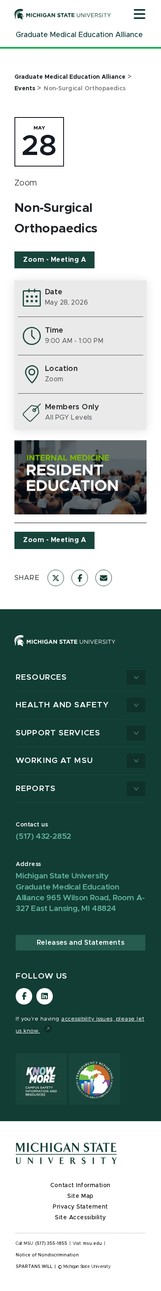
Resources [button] (41, 677)
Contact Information (80, 1185)
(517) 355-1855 (51, 1244)
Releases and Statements (80, 942)
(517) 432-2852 (43, 836)
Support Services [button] (58, 733)
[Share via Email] (103, 578)
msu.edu (92, 1244)
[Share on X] (55, 578)
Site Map (80, 1196)
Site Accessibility (80, 1218)
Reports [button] (36, 789)
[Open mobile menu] (139, 14)
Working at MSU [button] (54, 761)
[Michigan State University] (62, 14)
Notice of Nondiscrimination (47, 1255)
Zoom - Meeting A (54, 259)
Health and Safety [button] (62, 705)
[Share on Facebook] (79, 578)
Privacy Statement (80, 1207)
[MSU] (80, 649)
